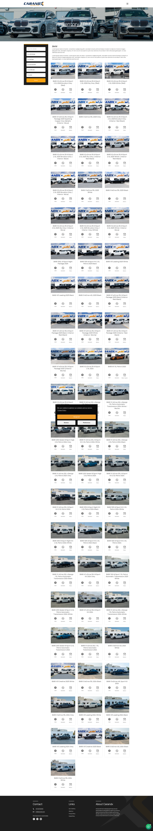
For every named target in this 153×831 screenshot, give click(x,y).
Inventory (68, 24)
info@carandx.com (40, 811)
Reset (36, 80)
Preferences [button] (86, 422)
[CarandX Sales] (148, 826)
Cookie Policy (61, 410)
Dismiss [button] (66, 422)
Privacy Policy (72, 813)
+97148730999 (39, 808)
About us (71, 811)
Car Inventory (72, 808)
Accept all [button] (76, 417)
